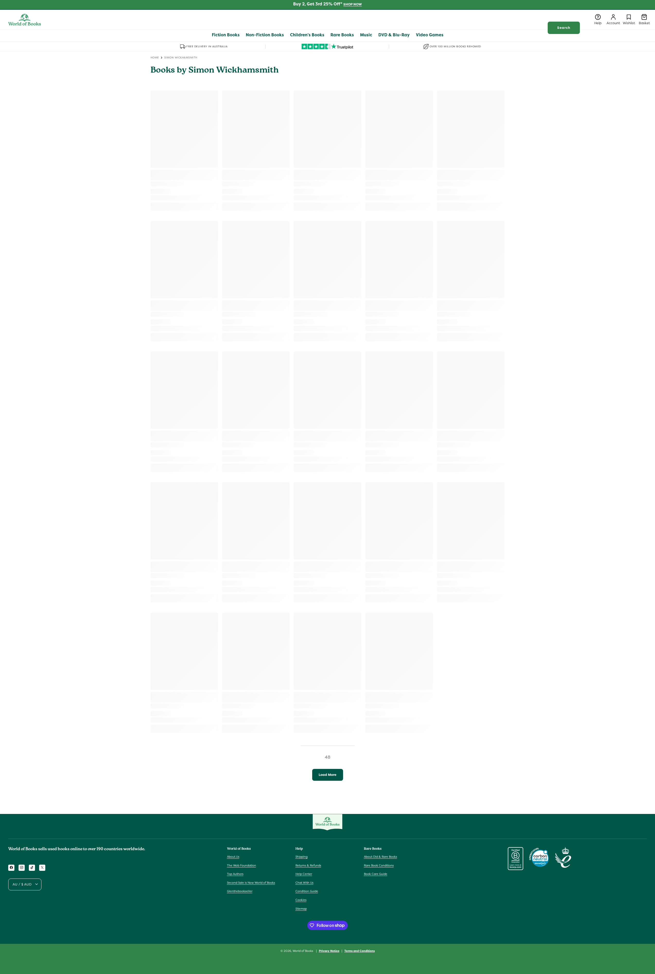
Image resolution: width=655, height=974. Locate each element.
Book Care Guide (375, 873)
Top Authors (235, 873)
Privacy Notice (329, 950)
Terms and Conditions (359, 950)
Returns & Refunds (308, 865)
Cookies (301, 899)
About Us (233, 856)
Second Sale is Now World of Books (251, 882)
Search (563, 28)
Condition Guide (306, 891)
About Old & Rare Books (380, 856)
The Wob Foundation (241, 865)
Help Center (303, 873)
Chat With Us (304, 882)
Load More (327, 775)
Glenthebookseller (239, 891)
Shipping (301, 856)
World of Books (303, 950)
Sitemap (301, 908)
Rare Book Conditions (379, 865)
